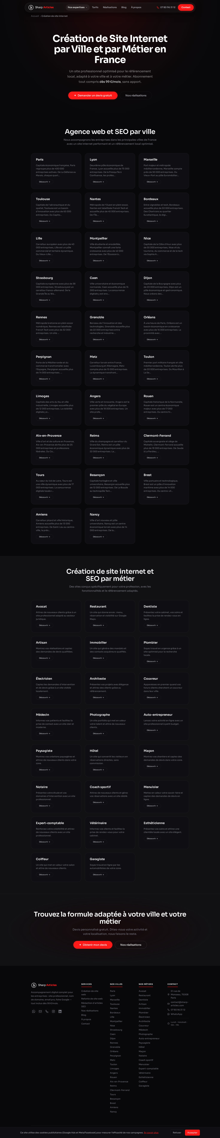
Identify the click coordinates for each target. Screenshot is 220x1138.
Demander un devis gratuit (95, 95)
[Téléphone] (47, 1011)
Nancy (113, 1111)
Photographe (146, 1034)
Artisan (143, 1004)
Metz (112, 1060)
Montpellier (116, 1021)
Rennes (114, 1042)
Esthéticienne (146, 1077)
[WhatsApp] (33, 1011)
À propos (136, 7)
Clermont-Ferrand (120, 1090)
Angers (114, 1073)
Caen (113, 1034)
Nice (112, 1025)
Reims (113, 1085)
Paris (112, 991)
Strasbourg (116, 1029)
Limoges (114, 1068)
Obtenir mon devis (95, 944)
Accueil (35, 16)
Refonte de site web (92, 998)
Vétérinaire (145, 1073)
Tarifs (95, 7)
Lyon (112, 995)
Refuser (177, 1132)
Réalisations (110, 7)
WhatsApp (176, 1014)
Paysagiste (144, 1042)
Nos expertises (76, 7)
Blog (123, 7)
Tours (113, 1094)
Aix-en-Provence (119, 1081)
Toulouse (115, 1004)
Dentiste (143, 999)
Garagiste (144, 1085)
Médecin (143, 1029)
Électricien (144, 1017)
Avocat (142, 991)
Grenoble (115, 1047)
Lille (112, 1017)
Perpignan (115, 1055)
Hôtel (142, 1047)
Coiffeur (143, 1081)
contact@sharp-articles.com (179, 1004)
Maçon (142, 1051)
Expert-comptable (148, 1068)
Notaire (143, 1055)
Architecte (144, 1021)
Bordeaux (115, 1012)
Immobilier (144, 1008)
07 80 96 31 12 (167, 7)
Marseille (115, 999)
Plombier (143, 1012)
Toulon (113, 1064)
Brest (113, 1103)
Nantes (114, 1008)
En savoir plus (151, 1132)
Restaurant (145, 995)
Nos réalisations (135, 95)
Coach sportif (146, 1060)
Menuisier (144, 1064)
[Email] (40, 1011)
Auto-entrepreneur (149, 1038)
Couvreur (144, 1025)
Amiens (114, 1107)
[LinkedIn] (60, 1011)
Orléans (114, 1051)
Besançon (115, 1098)
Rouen (113, 1077)
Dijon (113, 1038)
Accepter (192, 1132)
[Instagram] (53, 1011)
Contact (185, 7)
